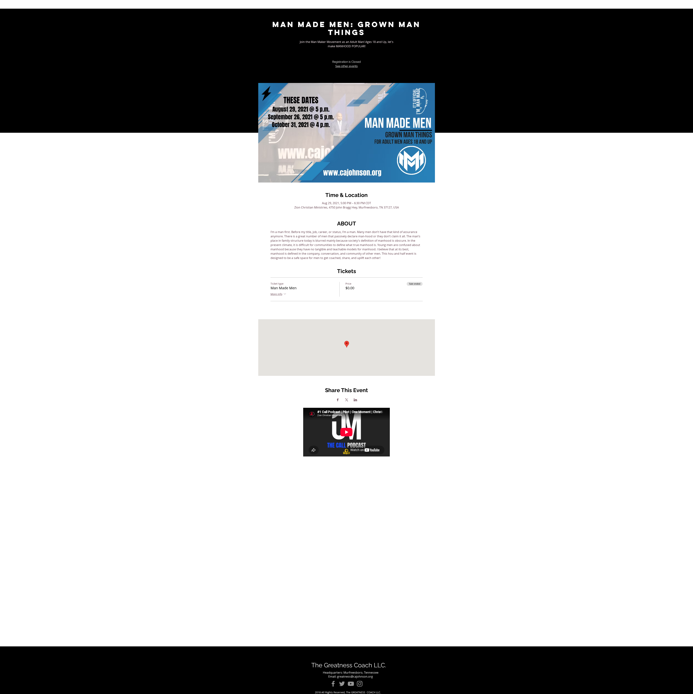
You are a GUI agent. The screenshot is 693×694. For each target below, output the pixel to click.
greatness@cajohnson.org (355, 676)
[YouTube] (351, 684)
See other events (346, 66)
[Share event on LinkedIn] (355, 399)
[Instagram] (359, 684)
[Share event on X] (346, 399)
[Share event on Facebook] (337, 399)
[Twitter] (342, 684)
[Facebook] (333, 684)
